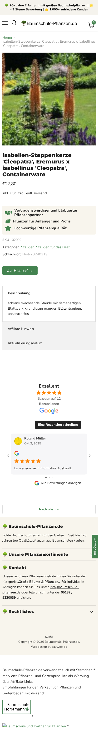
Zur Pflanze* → (20, 270)
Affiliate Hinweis (21, 328)
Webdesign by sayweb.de (49, 647)
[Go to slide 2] (49, 477)
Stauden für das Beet (53, 247)
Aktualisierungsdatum (25, 343)
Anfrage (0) (95, 546)
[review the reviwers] (16, 454)
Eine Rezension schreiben (58, 424)
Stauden (27, 247)
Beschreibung (19, 293)
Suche (49, 637)
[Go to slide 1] (46, 477)
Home (7, 38)
